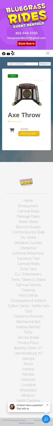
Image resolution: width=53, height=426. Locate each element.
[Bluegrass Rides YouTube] (8, 54)
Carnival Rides (28, 211)
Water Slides (28, 222)
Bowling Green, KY (28, 348)
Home (28, 200)
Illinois (28, 364)
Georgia (28, 358)
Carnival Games (28, 285)
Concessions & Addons (28, 300)
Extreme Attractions (28, 253)
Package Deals (28, 216)
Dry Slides (28, 237)
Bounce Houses (28, 227)
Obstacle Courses (28, 243)
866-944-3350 (27, 33)
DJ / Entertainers (28, 274)
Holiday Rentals (28, 327)
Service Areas (28, 337)
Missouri (28, 395)
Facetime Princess (28, 316)
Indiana (28, 369)
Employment (28, 206)
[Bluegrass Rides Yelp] (12, 54)
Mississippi (28, 390)
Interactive (28, 248)
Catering (28, 290)
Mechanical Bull (28, 322)
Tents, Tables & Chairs (28, 279)
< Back (13, 76)
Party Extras (28, 295)
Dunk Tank (28, 269)
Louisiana (28, 385)
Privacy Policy (28, 343)
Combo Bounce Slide (28, 232)
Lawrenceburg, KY (28, 353)
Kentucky (28, 379)
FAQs (28, 332)
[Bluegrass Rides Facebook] (4, 54)
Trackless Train (28, 258)
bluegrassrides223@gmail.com (26, 38)
